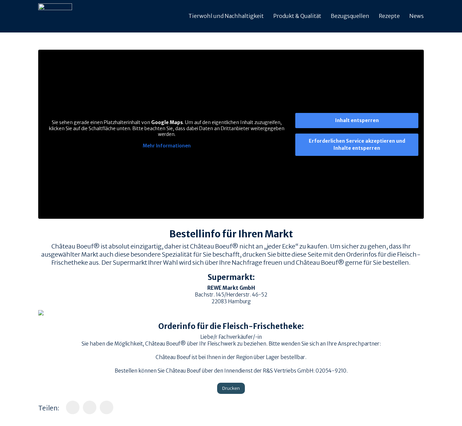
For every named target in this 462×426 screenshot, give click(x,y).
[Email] (106, 407)
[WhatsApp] (89, 407)
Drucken (231, 388)
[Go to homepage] (55, 16)
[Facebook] (72, 407)
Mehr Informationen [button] (167, 146)
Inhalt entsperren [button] (357, 120)
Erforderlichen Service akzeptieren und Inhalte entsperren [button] (357, 144)
